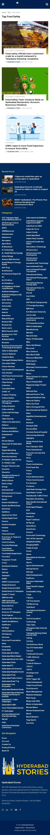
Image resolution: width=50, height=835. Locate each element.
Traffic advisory (32, 657)
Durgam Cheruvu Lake (11, 466)
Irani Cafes (30, 296)
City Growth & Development (13, 370)
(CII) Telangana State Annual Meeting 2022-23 (11, 219)
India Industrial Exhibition (36, 218)
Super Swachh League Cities (35, 587)
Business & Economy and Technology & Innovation (12, 347)
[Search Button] (47, 4)
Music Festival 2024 (34, 382)
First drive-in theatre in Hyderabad (11, 538)
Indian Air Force (32, 229)
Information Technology (36, 247)
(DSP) (4, 228)
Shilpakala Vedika (33, 542)
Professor (30, 486)
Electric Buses (7, 480)
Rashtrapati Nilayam (34, 507)
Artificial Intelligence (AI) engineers (12, 296)
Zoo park (30, 723)
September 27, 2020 (27, 151)
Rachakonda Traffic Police (37, 496)
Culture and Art (8, 409)
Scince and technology (35, 535)
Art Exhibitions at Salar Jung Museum (11, 287)
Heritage (5, 628)
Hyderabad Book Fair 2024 (12, 659)
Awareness (6, 315)
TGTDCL (29, 641)
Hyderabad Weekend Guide (13, 689)
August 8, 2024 (27, 108)
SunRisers (30, 578)
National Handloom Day (35, 397)
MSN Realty (30, 364)
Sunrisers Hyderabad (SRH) (34, 582)
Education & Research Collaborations (11, 476)
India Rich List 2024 (34, 226)
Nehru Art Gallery (33, 401)
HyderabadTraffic (9, 705)
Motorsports (31, 361)
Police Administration (35, 477)
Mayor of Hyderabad (34, 339)
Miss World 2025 (33, 355)
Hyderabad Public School (12, 678)
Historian (5, 637)
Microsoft (30, 348)
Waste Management (34, 692)
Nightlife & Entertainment (36, 416)
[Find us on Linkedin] (7, 810)
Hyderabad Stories (13, 62)
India (4, 722)
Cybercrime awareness (11, 422)
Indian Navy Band (33, 235)
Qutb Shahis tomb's (34, 493)
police (28, 474)
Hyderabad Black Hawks (11, 656)
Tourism (29, 651)
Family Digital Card (9, 518)
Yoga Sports (31, 720)
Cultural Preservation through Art (10, 402)
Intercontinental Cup (34, 266)
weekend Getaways (34, 695)
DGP (3, 438)
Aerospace (6, 240)
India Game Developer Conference (11, 726)
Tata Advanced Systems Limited (36, 611)
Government (10, 142)
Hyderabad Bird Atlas (10, 653)
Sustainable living (33, 591)
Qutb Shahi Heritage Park (36, 489)
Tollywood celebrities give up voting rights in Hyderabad (28, 177)
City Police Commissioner (12, 376)
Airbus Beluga (7, 256)
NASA (28, 388)
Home (4, 12)
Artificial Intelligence (10, 291)
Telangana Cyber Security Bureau (36, 629)
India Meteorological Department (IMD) (34, 222)
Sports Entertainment (34, 566)
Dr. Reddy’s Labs (8, 463)
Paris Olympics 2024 (34, 447)
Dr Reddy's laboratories (11, 460)
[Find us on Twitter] (11, 809)
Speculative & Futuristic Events (35, 558)
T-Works (29, 598)
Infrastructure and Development (33, 254)
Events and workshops (11, 506)
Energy (4, 487)
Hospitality (6, 647)
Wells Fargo (31, 698)
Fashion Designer (9, 524)
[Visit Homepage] (25, 4)
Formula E (6, 557)
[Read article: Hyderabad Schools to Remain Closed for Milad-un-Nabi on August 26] (7, 190)
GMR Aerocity (7, 598)
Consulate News (8, 388)
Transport (30, 660)
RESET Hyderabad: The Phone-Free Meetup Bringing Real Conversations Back (31, 202)
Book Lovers (7, 328)
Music (28, 373)
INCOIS (5, 719)
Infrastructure (32, 250)
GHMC (4, 579)
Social (28, 551)
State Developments (34, 575)
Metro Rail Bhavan (33, 345)
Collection (6, 385)
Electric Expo (7, 484)
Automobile (6, 306)
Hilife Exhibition (8, 631)
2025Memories (8, 231)
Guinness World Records (12, 618)
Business (5, 343)
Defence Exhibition (9, 428)
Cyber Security (8, 419)
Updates (29, 676)
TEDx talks (30, 625)
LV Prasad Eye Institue (35, 323)
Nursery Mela (31, 429)
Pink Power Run (32, 467)
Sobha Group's (32, 548)
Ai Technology (7, 250)
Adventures (6, 237)
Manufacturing (32, 329)
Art (3, 277)
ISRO (28, 299)
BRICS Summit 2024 (10, 331)
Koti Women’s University (36, 312)
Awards (5, 312)
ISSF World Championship (36, 302)
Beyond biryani (8, 319)
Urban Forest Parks (34, 685)
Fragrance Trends (9, 560)
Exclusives (6, 509)
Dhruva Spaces (8, 441)
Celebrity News (8, 357)
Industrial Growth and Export (35, 243)
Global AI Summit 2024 (11, 588)
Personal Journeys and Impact (35, 454)
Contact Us (6, 744)
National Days (31, 391)
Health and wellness (10, 621)
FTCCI (4, 563)
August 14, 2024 (28, 62)
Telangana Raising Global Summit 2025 (36, 634)
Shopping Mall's (32, 545)
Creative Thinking (9, 395)
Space (28, 554)
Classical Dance (8, 379)
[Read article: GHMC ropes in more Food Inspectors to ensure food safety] (25, 129)
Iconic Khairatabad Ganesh (12, 708)
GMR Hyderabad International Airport (10, 602)
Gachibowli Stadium (10, 566)
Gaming (5, 572)
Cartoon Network (9, 354)
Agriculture (6, 244)
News (28, 413)
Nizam (28, 419)
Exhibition (6, 512)
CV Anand (6, 416)
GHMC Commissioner (11, 582)
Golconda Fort (7, 606)
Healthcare (6, 625)
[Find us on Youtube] (16, 810)
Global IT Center (8, 594)
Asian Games (7, 300)
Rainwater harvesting (34, 499)
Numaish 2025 (32, 426)
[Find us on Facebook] (20, 810)
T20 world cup (32, 604)
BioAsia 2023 (7, 322)
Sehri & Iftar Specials (34, 538)
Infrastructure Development (32, 259)
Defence (5, 425)
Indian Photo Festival (34, 239)
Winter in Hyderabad (34, 704)
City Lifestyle (7, 373)
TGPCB (29, 638)
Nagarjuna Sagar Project (36, 385)
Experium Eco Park (9, 515)
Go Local (5, 741)
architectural (7, 271)
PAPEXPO (30, 438)
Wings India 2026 (33, 701)
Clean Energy (7, 382)
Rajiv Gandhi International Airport (36, 503)
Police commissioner (35, 480)
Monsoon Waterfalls (34, 358)
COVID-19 (6, 392)
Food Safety (16, 12)
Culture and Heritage (10, 412)
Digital (4, 447)
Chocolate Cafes (8, 363)
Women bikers (32, 707)
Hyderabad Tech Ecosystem (8, 685)
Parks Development (34, 450)
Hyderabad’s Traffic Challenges (10, 701)
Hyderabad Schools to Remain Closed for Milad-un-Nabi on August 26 (31, 189)
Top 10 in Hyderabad (34, 648)
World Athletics (32, 717)
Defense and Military (10, 431)
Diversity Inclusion (9, 456)
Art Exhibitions (7, 283)
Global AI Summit (9, 585)
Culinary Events (8, 398)
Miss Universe (32, 351)
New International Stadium (36, 410)
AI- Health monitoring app (12, 253)
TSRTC (29, 670)
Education (6, 472)
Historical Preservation (11, 640)
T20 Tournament (33, 601)
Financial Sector (8, 534)
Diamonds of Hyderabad (12, 444)
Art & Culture (7, 280)
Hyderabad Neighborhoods (13, 672)
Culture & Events (8, 406)
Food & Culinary (8, 542)
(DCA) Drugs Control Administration (10, 224)
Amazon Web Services (11, 259)
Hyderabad (6, 650)
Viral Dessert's (32, 688)
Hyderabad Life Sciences (12, 669)
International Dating (34, 275)
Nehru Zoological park (35, 407)
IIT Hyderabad (7, 711)
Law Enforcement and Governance (35, 319)
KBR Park (30, 309)
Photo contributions (34, 464)
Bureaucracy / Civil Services (9, 335)
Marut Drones (31, 336)
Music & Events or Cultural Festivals (37, 378)
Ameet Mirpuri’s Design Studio (11, 263)
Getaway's (6, 576)
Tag (9, 12)
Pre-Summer (31, 483)
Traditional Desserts (34, 654)
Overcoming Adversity (35, 435)
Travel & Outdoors (33, 663)
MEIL (28, 342)
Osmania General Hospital (36, 432)
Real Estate (30, 513)
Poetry (29, 471)
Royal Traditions (33, 520)
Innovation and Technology (37, 263)
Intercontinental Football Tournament (36, 270)
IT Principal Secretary (35, 306)
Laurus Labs (31, 315)
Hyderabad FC (7, 666)
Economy (5, 469)
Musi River (30, 370)
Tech (28, 615)
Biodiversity (7, 325)
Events (4, 499)
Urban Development (34, 682)
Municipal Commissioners (37, 367)
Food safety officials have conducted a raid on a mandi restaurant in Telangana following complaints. (24, 56)
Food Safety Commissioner (15, 50)
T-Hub (28, 595)
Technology (31, 622)
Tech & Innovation (33, 619)
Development (7, 434)
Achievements (7, 234)
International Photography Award (36, 279)
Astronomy (6, 303)
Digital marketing (9, 450)
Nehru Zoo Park (32, 404)
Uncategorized (32, 673)
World (28, 714)
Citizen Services (8, 366)
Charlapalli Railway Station (12, 360)
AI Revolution (7, 247)
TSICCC (29, 666)
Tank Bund (30, 607)
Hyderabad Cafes (9, 662)
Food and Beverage (10, 545)
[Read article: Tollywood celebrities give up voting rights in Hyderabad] (7, 179)
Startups (29, 572)
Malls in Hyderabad (34, 326)
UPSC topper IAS (33, 679)
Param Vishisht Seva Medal (34, 442)
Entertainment (7, 490)
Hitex (4, 643)
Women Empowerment (35, 710)
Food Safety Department (11, 553)
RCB (28, 510)
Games (5, 569)
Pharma (29, 461)
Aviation (5, 309)
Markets (29, 333)
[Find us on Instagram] (3, 810)
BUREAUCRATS (8, 339)
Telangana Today (13, 151)
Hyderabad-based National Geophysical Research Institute (13, 694)
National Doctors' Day (35, 394)
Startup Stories (32, 569)
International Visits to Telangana (35, 289)
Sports (29, 562)
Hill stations (7, 634)
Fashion (5, 521)
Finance (5, 531)
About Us (5, 751)
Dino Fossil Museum (10, 453)
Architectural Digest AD (11, 274)
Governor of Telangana (11, 612)
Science (29, 532)
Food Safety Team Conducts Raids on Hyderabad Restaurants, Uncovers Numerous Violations (24, 102)
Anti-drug (6, 268)
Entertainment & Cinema (11, 493)
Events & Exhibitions (10, 502)
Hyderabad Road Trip (10, 681)
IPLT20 (29, 293)
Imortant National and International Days (11, 715)
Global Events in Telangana (12, 591)
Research (30, 516)
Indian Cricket (32, 232)
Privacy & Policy (8, 748)
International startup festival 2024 (34, 284)
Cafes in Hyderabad (10, 351)
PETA (28, 458)
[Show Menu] (3, 4)
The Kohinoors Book (34, 644)
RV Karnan (30, 523)
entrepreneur (7, 496)
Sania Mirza (31, 526)
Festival (5, 528)
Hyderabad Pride (9, 675)
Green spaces (7, 615)
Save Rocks (31, 529)
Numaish (29, 423)
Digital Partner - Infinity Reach (25, 828)
